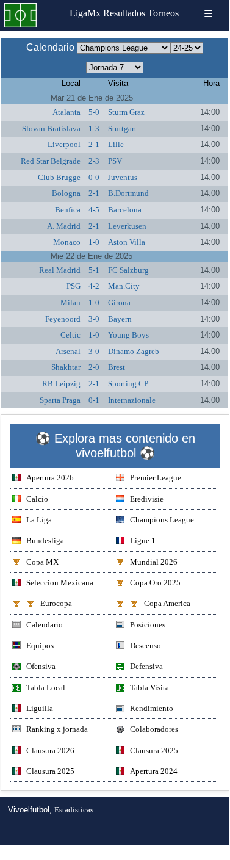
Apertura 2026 (50, 477)
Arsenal (68, 351)
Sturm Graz (126, 112)
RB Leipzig (61, 383)
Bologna (66, 193)
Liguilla (39, 708)
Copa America (167, 603)
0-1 (93, 400)
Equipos (40, 645)
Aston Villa (126, 242)
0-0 (93, 177)
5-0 (93, 112)
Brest (116, 367)
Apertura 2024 (154, 771)
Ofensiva (41, 666)
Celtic (70, 334)
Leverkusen (127, 226)
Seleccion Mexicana (59, 582)
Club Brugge (59, 177)
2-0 (93, 367)
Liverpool (64, 144)
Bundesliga (45, 540)
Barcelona (125, 209)
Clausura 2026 (50, 750)
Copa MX (42, 561)
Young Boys (128, 334)
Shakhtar (66, 367)
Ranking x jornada (57, 729)
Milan (70, 302)
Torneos (163, 13)
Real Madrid (60, 270)
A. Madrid (64, 226)
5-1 (93, 270)
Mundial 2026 (154, 561)
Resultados (124, 13)
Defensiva (146, 666)
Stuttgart (122, 128)
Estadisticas (73, 809)
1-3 (93, 128)
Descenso (145, 645)
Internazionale (132, 400)
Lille (116, 144)
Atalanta (66, 112)
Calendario (44, 624)
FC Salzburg (128, 270)
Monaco (67, 242)
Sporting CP (128, 383)
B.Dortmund (128, 193)
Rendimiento (151, 708)
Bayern (120, 318)
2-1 (93, 144)
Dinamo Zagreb (133, 351)
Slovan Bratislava (51, 128)
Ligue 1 (143, 540)
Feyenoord (63, 318)
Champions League (162, 519)
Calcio (37, 499)
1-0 (93, 242)
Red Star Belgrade (51, 160)
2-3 (93, 160)
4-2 (93, 286)
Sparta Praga (60, 400)
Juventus (122, 177)
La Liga (39, 519)
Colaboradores (154, 729)
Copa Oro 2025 (155, 582)
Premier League (155, 477)
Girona (119, 302)
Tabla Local (45, 687)
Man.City (124, 286)
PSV (115, 160)
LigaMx (85, 13)
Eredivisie (147, 499)
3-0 (93, 318)
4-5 (93, 209)
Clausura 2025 (154, 750)
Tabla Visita (149, 687)
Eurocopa (56, 603)
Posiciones (147, 624)
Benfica (68, 209)
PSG (73, 286)
